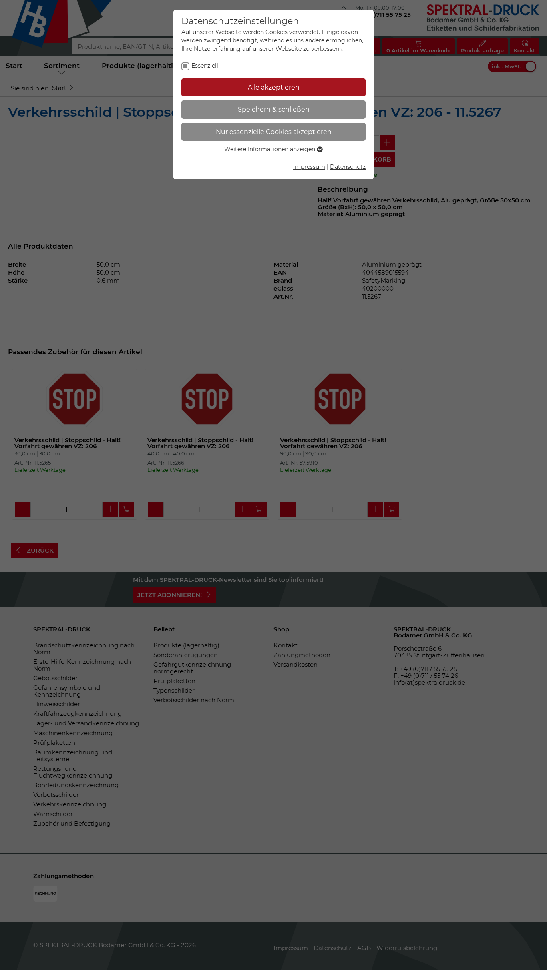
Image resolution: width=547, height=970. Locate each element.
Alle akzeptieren (274, 87)
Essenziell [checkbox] (204, 65)
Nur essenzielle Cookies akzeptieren (274, 132)
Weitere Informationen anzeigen (270, 149)
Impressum (309, 166)
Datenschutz (348, 166)
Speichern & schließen (274, 109)
